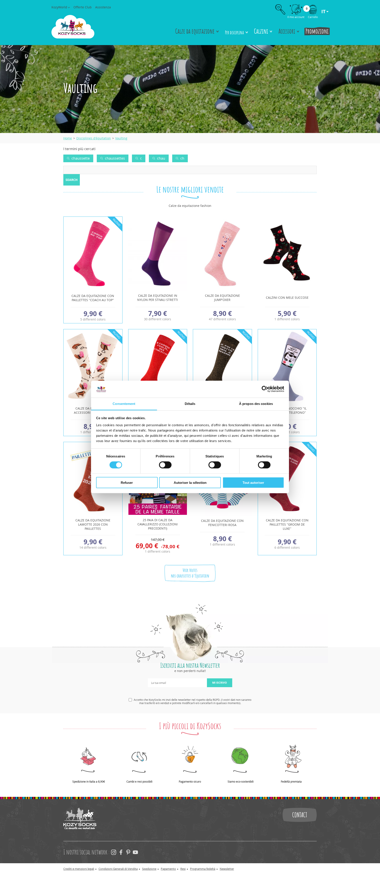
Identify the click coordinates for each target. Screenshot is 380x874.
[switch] (165, 464)
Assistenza (103, 7)
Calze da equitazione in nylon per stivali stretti (157, 297)
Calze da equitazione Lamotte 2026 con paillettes (92, 524)
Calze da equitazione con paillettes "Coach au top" (92, 298)
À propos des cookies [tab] (256, 404)
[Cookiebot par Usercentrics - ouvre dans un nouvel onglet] (265, 389)
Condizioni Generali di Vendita (118, 869)
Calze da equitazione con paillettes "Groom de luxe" (287, 524)
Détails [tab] (190, 404)
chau (160, 158)
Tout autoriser (253, 482)
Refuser (127, 482)
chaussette (80, 158)
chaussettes (114, 158)
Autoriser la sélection (190, 482)
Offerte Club (82, 7)
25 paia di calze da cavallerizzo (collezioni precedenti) (157, 524)
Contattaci (300, 815)
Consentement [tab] (124, 404)
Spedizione (149, 869)
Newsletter (227, 869)
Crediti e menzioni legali (78, 869)
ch (181, 158)
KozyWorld (59, 7)
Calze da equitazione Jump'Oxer (222, 297)
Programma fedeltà (202, 869)
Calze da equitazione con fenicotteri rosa (222, 523)
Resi (183, 869)
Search (72, 180)
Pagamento (168, 869)
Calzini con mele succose (287, 297)
